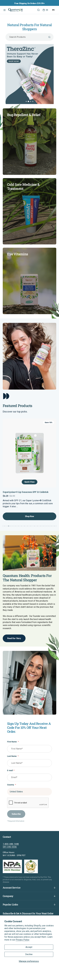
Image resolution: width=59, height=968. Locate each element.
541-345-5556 (10, 847)
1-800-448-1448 (11, 844)
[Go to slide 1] (26, 101)
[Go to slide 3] (30, 101)
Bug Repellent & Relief (23, 115)
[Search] (38, 10)
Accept (29, 947)
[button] (4, 10)
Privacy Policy (22, 939)
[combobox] (53, 9)
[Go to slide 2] (28, 101)
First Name (13, 742)
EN (53, 10)
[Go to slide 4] (32, 101)
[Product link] (29, 453)
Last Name (13, 756)
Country (11, 785)
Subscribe (16, 814)
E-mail (10, 770)
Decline (29, 954)
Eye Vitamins (17, 254)
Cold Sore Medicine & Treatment (23, 186)
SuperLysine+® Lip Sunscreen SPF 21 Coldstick (25, 491)
